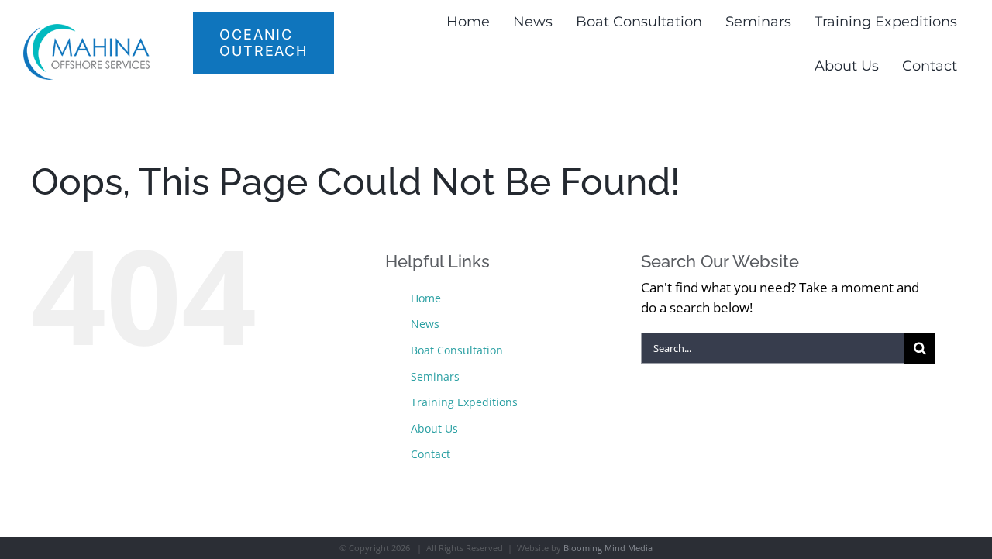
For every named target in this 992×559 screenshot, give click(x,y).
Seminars (435, 376)
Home (426, 298)
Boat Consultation (457, 350)
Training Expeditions (464, 402)
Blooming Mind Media (608, 548)
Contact (430, 454)
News (425, 323)
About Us (434, 428)
